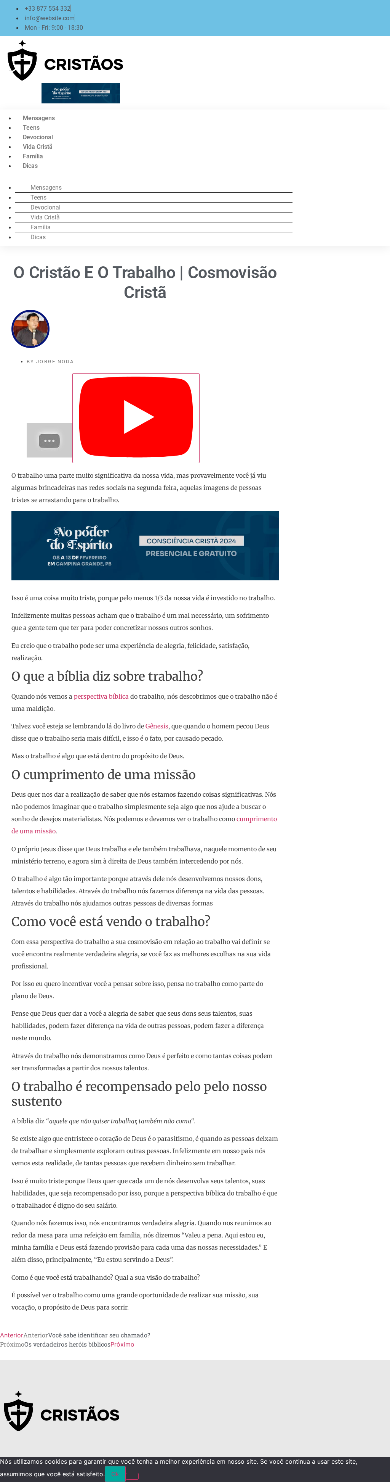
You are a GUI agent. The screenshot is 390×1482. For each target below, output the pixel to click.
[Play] (136, 418)
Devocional (38, 137)
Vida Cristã (38, 146)
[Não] (132, 1476)
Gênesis (156, 726)
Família (33, 156)
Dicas (30, 165)
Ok (115, 1474)
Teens (31, 127)
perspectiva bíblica (101, 696)
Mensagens (39, 118)
